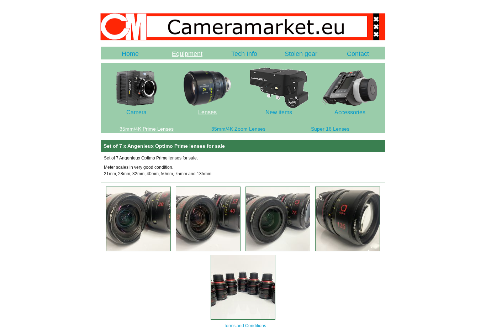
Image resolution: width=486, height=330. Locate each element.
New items (278, 112)
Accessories (349, 112)
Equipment (187, 53)
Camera (136, 112)
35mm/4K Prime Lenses (147, 129)
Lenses (207, 112)
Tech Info (244, 53)
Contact (358, 53)
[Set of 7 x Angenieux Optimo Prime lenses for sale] (138, 250)
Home (130, 53)
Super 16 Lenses (330, 129)
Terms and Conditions (245, 325)
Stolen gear (301, 53)
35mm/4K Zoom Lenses (238, 129)
